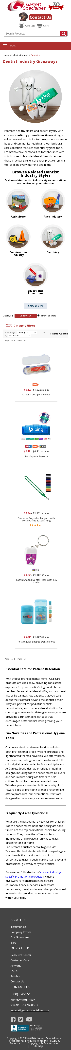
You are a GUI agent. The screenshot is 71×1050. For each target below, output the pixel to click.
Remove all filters (48, 315)
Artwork (16, 965)
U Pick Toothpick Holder (36, 394)
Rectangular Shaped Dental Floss (36, 641)
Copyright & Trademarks (43, 1043)
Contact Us (40, 17)
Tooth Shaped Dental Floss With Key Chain (36, 581)
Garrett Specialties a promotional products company (35, 1039)
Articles (15, 976)
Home (6, 55)
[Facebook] (13, 1019)
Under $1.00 (25, 315)
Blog (13, 942)
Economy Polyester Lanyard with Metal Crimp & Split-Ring (36, 519)
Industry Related (20, 55)
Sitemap (38, 1046)
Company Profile (21, 932)
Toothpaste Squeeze (36, 456)
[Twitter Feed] (20, 1019)
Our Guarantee (20, 937)
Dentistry (35, 55)
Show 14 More (35, 306)
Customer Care (20, 960)
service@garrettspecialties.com (30, 1010)
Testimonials (19, 926)
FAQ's (14, 971)
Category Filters (23, 325)
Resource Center (21, 955)
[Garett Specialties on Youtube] (29, 1019)
